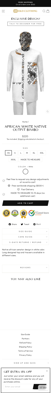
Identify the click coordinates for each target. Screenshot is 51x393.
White (25, 171)
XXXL (13, 159)
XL (34, 153)
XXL (42, 153)
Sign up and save (25, 363)
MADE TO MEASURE (30, 159)
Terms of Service (25, 351)
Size (25, 148)
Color (25, 167)
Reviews (25, 267)
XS (8, 153)
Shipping (21, 139)
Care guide (25, 237)
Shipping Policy (25, 347)
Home (25, 122)
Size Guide (25, 231)
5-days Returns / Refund (25, 242)
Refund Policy (25, 343)
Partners (25, 338)
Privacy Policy (25, 355)
